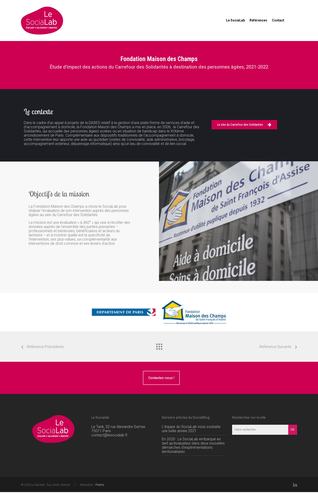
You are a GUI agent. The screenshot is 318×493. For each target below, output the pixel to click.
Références (258, 20)
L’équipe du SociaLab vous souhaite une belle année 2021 (191, 428)
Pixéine (99, 484)
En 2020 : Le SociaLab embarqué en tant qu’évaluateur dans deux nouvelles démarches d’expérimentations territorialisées (193, 445)
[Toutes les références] (159, 345)
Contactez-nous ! (161, 378)
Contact (278, 20)
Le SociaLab (235, 20)
